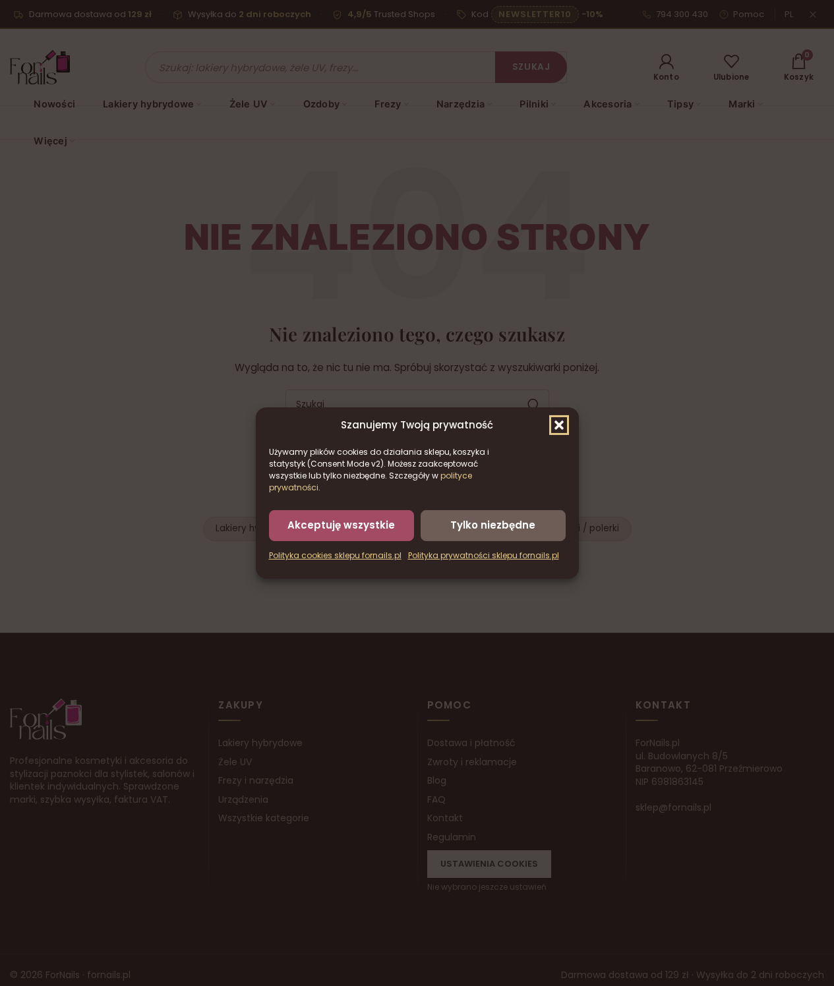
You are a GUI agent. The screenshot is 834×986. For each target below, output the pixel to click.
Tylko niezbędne (492, 525)
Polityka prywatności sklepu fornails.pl (483, 555)
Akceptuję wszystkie (341, 525)
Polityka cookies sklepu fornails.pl (335, 555)
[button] (559, 425)
